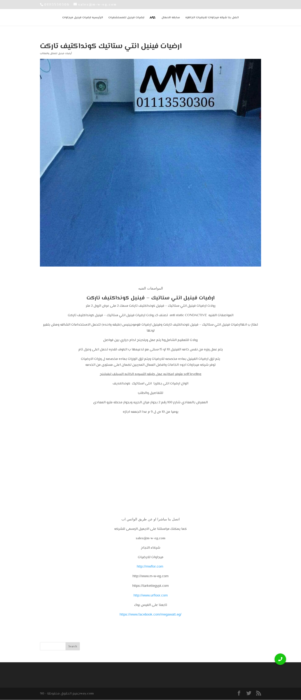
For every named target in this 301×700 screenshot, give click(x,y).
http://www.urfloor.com (151, 595)
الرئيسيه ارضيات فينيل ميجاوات (82, 18)
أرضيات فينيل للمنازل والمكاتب (56, 54)
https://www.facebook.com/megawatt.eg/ (150, 614)
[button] (280, 659)
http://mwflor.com (150, 566)
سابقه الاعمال (171, 18)
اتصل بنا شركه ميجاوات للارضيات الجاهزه (212, 18)
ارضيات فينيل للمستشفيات (126, 18)
